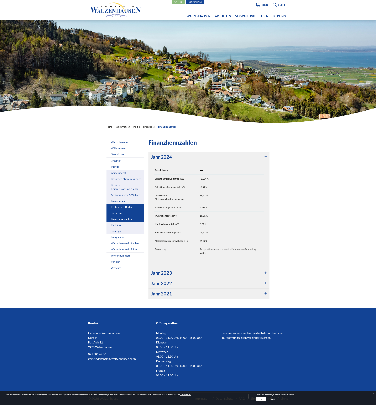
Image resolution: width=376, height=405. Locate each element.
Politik (115, 166)
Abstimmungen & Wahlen (125, 194)
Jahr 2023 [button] (161, 273)
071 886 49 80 (97, 354)
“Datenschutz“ (185, 395)
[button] (279, 5)
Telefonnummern (121, 255)
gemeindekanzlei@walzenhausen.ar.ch (112, 359)
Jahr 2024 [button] (161, 157)
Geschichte (117, 154)
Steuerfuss (117, 213)
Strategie (116, 231)
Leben (264, 16)
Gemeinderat (118, 172)
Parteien (116, 225)
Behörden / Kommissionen (126, 178)
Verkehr (115, 261)
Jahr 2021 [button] (161, 293)
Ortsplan (116, 160)
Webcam (116, 267)
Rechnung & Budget (122, 207)
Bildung (279, 16)
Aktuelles (223, 16)
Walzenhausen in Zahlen (125, 243)
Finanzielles (118, 200)
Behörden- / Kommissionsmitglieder (124, 186)
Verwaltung (245, 16)
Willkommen (118, 148)
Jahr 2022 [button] (161, 283)
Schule (178, 2)
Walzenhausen (198, 16)
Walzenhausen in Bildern (125, 249)
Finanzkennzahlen (121, 219)
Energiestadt (118, 237)
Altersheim (195, 2)
